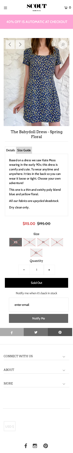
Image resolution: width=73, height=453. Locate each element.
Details (10, 150)
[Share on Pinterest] (60, 332)
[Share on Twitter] (36, 332)
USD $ (9, 426)
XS (15, 242)
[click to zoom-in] (62, 44)
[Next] (20, 44)
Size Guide (24, 150)
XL (36, 253)
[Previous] (10, 44)
